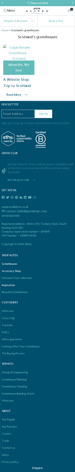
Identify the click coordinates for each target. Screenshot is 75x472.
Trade (5, 441)
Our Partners (9, 426)
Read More (13, 95)
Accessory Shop (11, 271)
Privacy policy (10, 462)
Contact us (8, 448)
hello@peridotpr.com (32, 211)
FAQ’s (5, 332)
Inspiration (8, 285)
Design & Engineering (15, 372)
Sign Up (43, 113)
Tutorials (7, 325)
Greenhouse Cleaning (14, 386)
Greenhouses (9, 264)
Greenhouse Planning (14, 379)
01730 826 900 (10, 216)
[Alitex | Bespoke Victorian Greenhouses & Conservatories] (37, 11)
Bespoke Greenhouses (15, 292)
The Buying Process (13, 353)
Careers (6, 433)
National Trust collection (17, 278)
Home (5, 30)
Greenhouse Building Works (18, 393)
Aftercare (7, 311)
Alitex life (15, 65)
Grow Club (8, 318)
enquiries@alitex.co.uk (15, 207)
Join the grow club (18, 180)
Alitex (5, 455)
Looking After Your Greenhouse (21, 346)
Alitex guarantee (12, 339)
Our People (8, 419)
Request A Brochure (15, 21)
